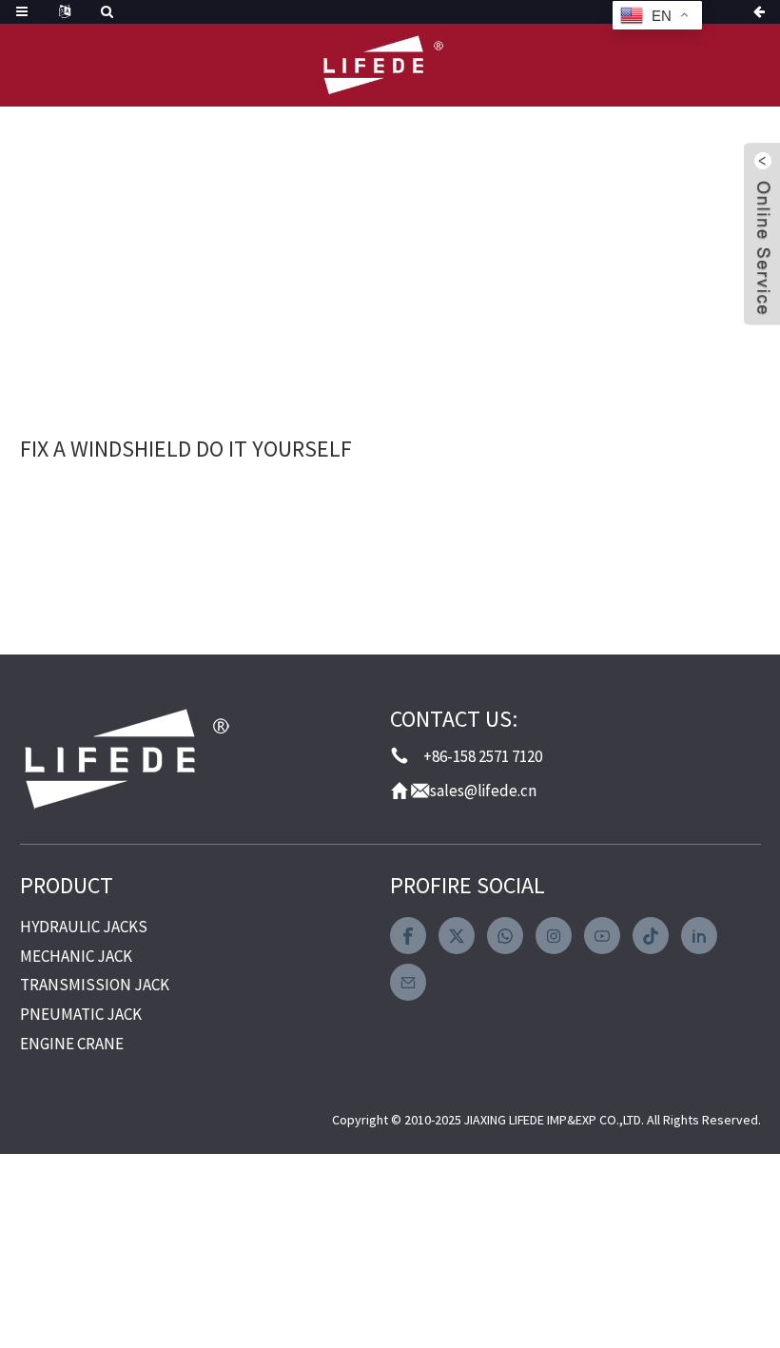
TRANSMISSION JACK (94, 984)
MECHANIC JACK (76, 956)
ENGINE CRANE (72, 1043)
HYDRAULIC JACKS (83, 926)
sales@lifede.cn (483, 790)
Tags (232, 260)
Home (137, 260)
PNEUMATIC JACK (81, 1014)
